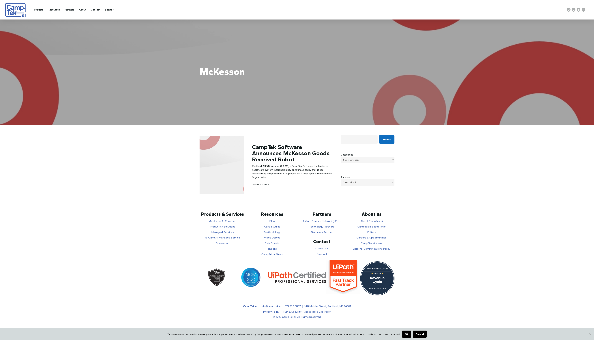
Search (387, 139)
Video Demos (272, 237)
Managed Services (222, 232)
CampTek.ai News (272, 254)
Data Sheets (272, 243)
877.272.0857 (293, 306)
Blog (272, 221)
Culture (371, 232)
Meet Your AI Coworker (223, 221)
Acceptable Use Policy (317, 311)
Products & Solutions (222, 226)
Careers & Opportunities (371, 237)
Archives (345, 177)
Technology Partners (321, 226)
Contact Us (322, 248)
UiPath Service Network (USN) (321, 221)
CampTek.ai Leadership (371, 226)
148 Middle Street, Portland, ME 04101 (327, 306)
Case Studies (272, 226)
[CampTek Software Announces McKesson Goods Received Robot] (222, 165)
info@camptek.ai (271, 306)
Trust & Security (291, 311)
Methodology (272, 232)
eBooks (272, 248)
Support (322, 254)
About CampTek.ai (371, 221)
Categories (347, 154)
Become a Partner (322, 232)
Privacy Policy (271, 311)
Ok (406, 334)
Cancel (419, 334)
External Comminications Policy (371, 248)
